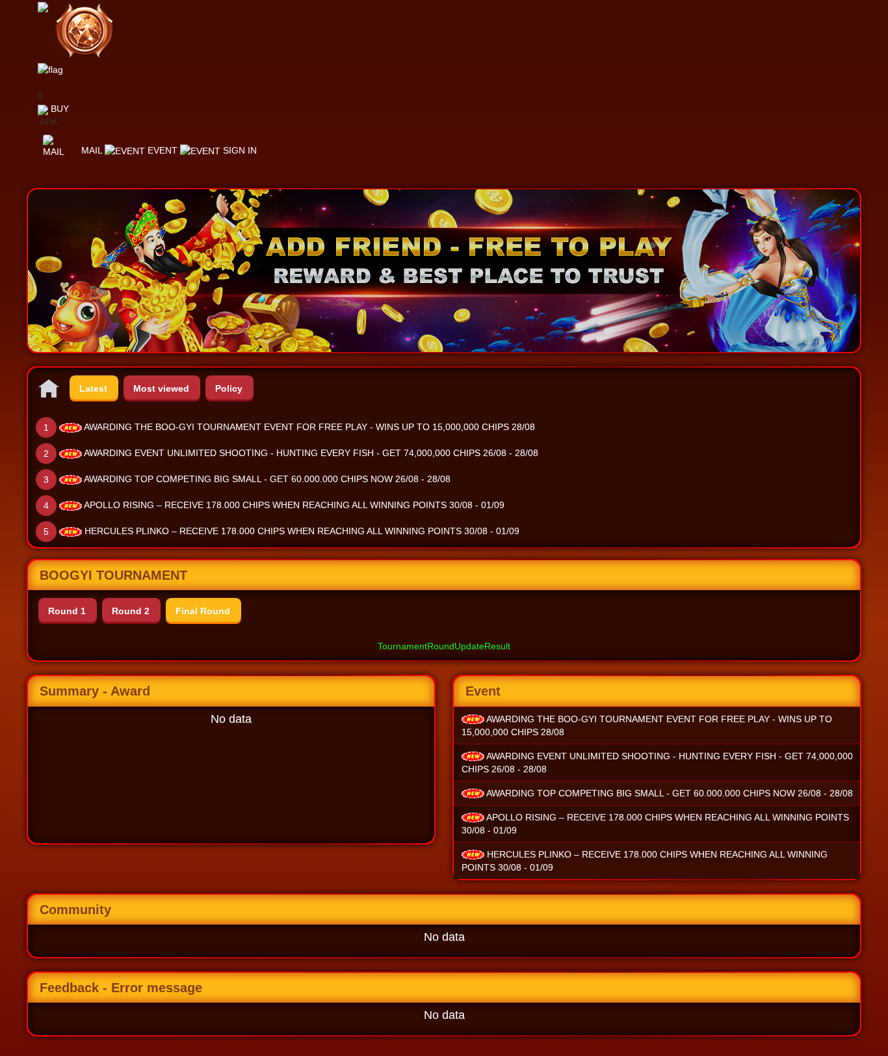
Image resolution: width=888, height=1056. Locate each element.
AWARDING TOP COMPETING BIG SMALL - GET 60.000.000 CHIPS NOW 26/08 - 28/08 (267, 479)
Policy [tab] (228, 388)
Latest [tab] (93, 388)
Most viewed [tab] (161, 388)
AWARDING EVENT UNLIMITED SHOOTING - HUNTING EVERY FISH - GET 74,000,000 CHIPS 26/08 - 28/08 (311, 453)
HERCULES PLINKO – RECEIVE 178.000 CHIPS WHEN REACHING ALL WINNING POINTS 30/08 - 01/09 (302, 531)
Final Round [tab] (203, 611)
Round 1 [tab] (67, 611)
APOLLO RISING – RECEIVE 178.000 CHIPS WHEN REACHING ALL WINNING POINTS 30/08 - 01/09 (294, 505)
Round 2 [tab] (131, 611)
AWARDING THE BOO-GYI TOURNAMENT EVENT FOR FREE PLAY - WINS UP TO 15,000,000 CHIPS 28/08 (309, 427)
